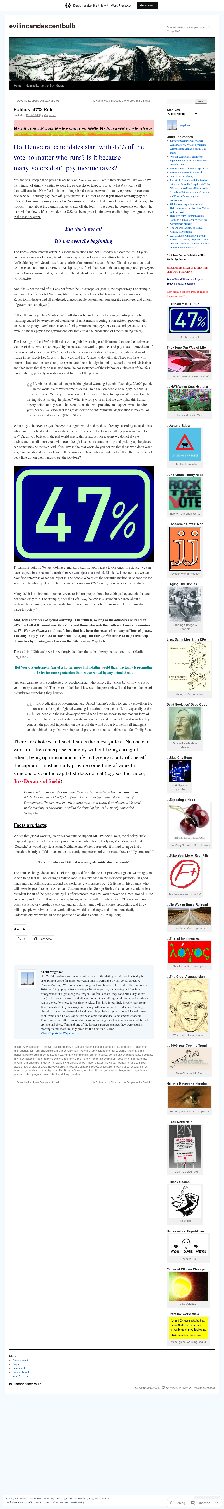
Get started (147, 5)
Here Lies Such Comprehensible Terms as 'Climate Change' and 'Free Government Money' (188, 219)
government (109, 1058)
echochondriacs (130, 1054)
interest (129, 1062)
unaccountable (114, 1070)
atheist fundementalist (105, 1050)
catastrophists (55, 1054)
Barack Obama (128, 1050)
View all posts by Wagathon (60, 1033)
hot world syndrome (63, 1062)
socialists (31, 1070)
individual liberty (114, 1062)
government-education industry (32, 1062)
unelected (130, 1070)
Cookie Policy (77, 1502)
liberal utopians (33, 1066)
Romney (114, 1066)
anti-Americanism (24, 1050)
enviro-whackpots (24, 1058)
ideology (81, 1062)
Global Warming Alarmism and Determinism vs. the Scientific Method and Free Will (190, 208)
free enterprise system (49, 1058)
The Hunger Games (70, 1070)
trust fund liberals (94, 1070)
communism (81, 1054)
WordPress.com (21, 1376)
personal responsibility (71, 1066)
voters (46, 1074)
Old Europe (50, 1066)
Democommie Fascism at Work (186, 172)
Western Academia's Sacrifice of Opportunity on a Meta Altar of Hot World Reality (188, 160)
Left (137, 1062)
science (125, 1066)
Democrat (114, 1054)
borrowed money (35, 1054)
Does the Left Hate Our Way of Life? (36, 100)
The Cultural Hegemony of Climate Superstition (71, 1046)
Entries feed (19, 1368)
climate (68, 1054)
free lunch (69, 1058)
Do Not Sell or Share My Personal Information (190, 1387)
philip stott (92, 1066)
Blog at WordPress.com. (147, 1387)
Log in (16, 1364)
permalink (74, 1074)
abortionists (127, 1046)
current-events (98, 1054)
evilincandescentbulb (42, 25)
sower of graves (48, 1070)
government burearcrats (132, 1058)
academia (141, 1046)
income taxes (95, 1062)
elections (147, 1054)
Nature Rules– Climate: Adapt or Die (189, 168)
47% (116, 1046)
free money (83, 1058)
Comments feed (21, 1372)
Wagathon (50, 115)
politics (104, 1066)
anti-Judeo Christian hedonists (72, 1050)
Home (17, 85)
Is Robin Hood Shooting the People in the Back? (123, 100)
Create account (20, 1360)
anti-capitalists (44, 1050)
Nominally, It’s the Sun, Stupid (45, 85)
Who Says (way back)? (182, 176)
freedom (96, 1058)
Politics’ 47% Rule (34, 109)
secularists (137, 1066)
